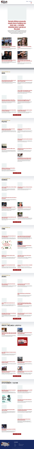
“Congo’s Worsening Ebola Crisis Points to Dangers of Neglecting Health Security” (24, 362)
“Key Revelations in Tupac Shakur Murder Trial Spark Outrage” (8, 265)
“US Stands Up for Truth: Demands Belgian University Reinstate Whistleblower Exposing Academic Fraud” (24, 158)
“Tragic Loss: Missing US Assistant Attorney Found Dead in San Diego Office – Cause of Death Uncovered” (24, 91)
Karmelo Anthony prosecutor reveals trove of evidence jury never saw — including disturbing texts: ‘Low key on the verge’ (17, 25)
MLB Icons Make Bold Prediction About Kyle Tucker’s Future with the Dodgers (8, 284)
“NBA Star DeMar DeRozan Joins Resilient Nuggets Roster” (24, 294)
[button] (31, 3)
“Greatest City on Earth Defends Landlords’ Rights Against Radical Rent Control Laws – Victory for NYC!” (9, 100)
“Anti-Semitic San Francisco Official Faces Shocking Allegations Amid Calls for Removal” (8, 129)
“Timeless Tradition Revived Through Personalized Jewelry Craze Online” (8, 410)
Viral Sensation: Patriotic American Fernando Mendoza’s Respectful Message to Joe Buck (9, 314)
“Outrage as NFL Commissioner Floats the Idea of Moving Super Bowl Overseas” (23, 419)
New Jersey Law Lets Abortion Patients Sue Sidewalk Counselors (24, 47)
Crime (3, 229)
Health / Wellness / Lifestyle (11, 325)
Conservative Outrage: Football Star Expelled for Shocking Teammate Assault (23, 284)
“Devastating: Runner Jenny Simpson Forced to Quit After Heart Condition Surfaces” (24, 371)
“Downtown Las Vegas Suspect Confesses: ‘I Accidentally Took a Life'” (24, 265)
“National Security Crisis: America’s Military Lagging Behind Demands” (8, 149)
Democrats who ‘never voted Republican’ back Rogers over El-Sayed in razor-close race (9, 47)
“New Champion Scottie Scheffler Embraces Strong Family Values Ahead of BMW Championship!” (24, 100)
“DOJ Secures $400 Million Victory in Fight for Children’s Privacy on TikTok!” (9, 187)
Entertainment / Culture (10, 383)
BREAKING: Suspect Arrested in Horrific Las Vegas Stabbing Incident (8, 256)
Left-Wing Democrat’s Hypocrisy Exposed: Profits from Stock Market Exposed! (24, 149)
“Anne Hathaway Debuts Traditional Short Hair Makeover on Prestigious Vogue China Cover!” (24, 410)
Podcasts (27, 1)
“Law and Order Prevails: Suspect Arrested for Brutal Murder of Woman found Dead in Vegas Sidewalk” (24, 236)
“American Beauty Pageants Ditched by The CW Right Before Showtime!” (9, 429)
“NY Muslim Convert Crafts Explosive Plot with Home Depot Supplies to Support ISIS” (24, 246)
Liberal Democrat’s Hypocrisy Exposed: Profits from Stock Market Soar (24, 129)
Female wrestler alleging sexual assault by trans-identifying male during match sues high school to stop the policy (24, 61)
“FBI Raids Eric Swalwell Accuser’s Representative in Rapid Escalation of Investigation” (8, 168)
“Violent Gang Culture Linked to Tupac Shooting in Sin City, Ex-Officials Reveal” (9, 236)
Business (4, 180)
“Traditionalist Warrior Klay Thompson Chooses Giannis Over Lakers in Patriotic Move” (9, 110)
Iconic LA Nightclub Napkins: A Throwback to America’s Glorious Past (9, 352)
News (3, 73)
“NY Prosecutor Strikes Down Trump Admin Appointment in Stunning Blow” (24, 139)
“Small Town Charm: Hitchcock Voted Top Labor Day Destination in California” (8, 362)
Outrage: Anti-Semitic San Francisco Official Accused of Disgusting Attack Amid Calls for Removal (9, 81)
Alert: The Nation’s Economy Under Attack (22, 217)
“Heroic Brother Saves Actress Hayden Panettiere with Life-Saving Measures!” (24, 400)
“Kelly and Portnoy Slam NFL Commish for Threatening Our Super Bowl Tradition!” (24, 314)
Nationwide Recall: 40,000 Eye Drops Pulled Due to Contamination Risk (24, 207)
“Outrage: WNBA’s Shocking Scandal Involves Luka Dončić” (8, 303)
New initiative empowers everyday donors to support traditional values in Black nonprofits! (8, 207)
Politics (4, 121)
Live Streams (30, 1)
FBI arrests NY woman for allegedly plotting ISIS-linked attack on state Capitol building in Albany (9, 60)
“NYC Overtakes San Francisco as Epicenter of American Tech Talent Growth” (24, 187)
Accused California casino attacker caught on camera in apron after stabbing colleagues (24, 110)
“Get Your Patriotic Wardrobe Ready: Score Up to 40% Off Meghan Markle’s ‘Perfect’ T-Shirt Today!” (24, 390)
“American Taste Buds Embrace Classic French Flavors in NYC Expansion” (9, 198)
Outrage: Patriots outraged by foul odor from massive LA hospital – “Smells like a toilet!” (24, 81)
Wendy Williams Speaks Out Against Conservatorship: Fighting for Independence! (9, 390)
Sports (4, 276)
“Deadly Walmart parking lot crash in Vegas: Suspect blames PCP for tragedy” (24, 256)
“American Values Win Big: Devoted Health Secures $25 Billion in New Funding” (9, 217)
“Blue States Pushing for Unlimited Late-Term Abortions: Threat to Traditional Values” (24, 333)
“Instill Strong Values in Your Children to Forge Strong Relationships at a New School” (8, 371)
